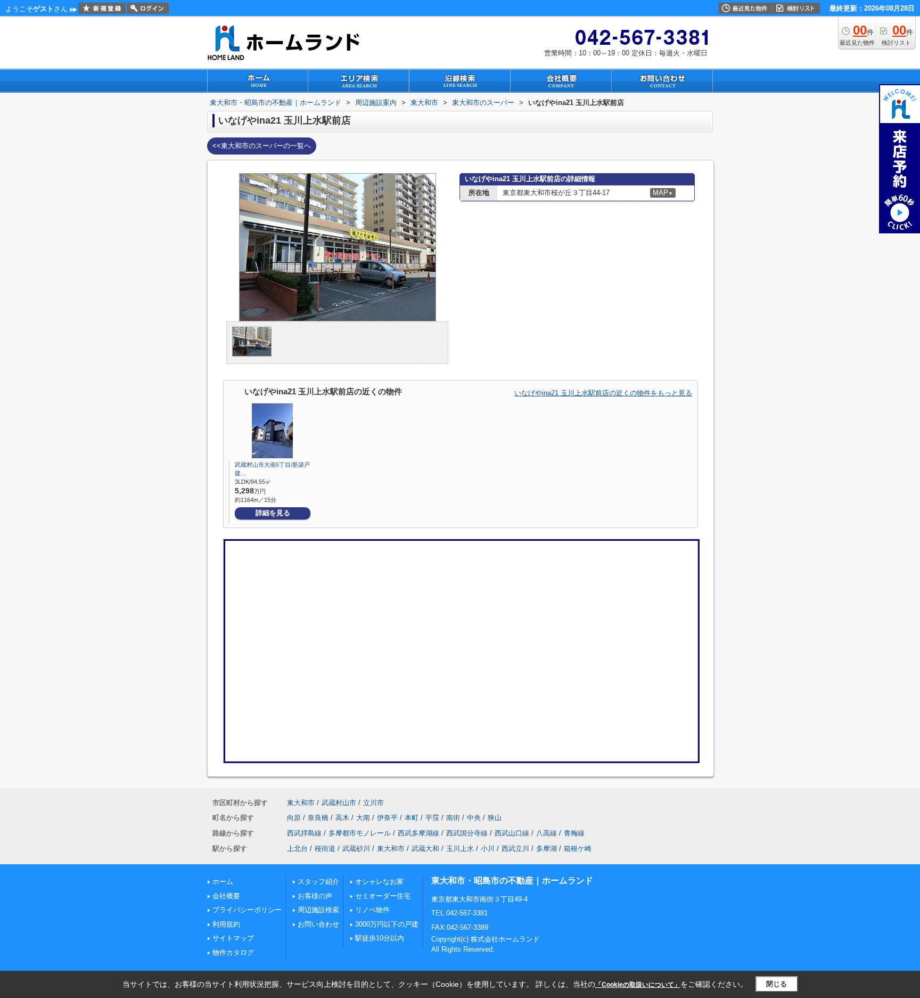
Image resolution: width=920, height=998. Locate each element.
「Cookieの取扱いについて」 (637, 984)
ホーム (222, 882)
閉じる (776, 984)
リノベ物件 (372, 910)
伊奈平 (387, 818)
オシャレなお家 (379, 882)
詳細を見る (273, 513)
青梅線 (574, 833)
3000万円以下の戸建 (386, 924)
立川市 (373, 803)
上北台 (297, 849)
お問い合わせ (318, 924)
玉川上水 (460, 849)
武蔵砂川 (356, 849)
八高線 (546, 833)
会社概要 (226, 896)
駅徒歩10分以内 (379, 938)
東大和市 (301, 803)
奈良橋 (318, 818)
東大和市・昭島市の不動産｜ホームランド (512, 880)
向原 (294, 818)
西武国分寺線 (467, 833)
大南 (363, 818)
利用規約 (226, 924)
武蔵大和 (425, 849)
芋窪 (432, 818)
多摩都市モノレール (359, 833)
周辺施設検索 (318, 910)
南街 (453, 818)
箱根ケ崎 (578, 849)
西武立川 (515, 849)
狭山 (495, 818)
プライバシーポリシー (247, 910)
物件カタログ (233, 952)
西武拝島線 (304, 833)
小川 (488, 849)
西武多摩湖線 (418, 833)
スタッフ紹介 (318, 882)
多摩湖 (546, 849)
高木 (342, 818)
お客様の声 (315, 896)
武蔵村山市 (339, 803)
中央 (474, 818)
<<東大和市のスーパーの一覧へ (261, 146)
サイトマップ (233, 938)
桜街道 (325, 849)
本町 (411, 818)
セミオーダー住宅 (382, 896)
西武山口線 (512, 833)
